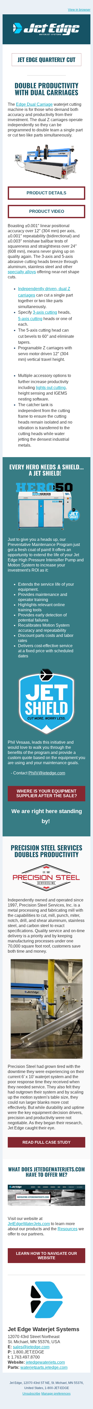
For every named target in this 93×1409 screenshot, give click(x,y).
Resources (68, 1229)
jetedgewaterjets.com (45, 1362)
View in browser (79, 10)
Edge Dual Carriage (34, 104)
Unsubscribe (31, 1393)
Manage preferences (56, 1393)
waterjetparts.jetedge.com (43, 1367)
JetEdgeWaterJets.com (29, 1224)
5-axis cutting (30, 319)
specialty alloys (22, 272)
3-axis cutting (45, 312)
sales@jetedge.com (31, 1347)
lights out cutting (51, 387)
